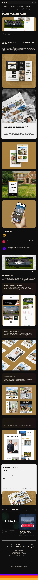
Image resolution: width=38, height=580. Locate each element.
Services (10, 559)
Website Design (32, 535)
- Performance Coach (9, 530)
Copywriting (21, 6)
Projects (17, 559)
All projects (31, 510)
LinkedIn (12, 555)
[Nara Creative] (4, 2)
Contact (27, 559)
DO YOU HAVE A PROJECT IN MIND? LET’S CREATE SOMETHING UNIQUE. (19, 545)
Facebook (19, 555)
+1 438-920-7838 (19, 550)
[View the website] (19, 24)
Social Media (27, 8)
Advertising (5, 6)
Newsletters (13, 8)
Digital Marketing (28, 6)
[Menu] (35, 2)
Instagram (26, 555)
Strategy (33, 8)
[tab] (32, 271)
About (22, 559)
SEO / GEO (20, 8)
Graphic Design (6, 8)
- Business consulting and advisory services (25, 532)
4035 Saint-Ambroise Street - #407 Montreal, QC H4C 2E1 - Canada (19, 553)
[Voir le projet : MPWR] (10, 520)
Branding (21, 535)
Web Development (26, 535)
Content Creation (13, 6)
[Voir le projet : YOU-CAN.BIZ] (27, 522)
